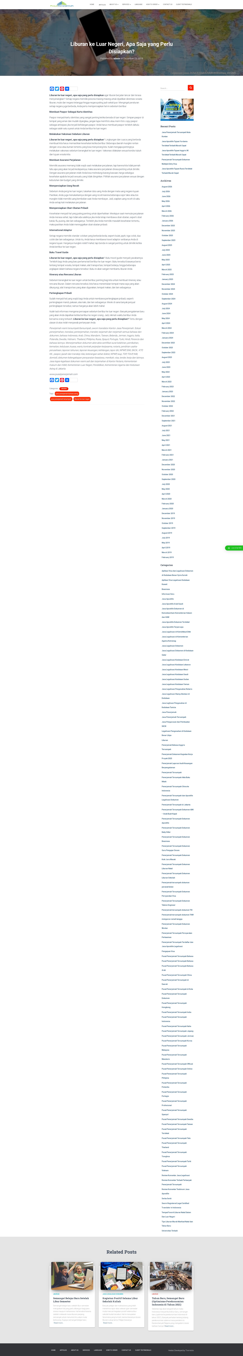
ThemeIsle (189, 1350)
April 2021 (166, 445)
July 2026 (166, 191)
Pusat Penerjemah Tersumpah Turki (176, 1161)
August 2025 (167, 245)
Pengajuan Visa (168, 951)
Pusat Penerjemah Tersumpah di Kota (177, 989)
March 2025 (166, 270)
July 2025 (166, 250)
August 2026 (167, 187)
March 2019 (166, 552)
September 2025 (168, 240)
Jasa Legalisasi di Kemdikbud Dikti (176, 632)
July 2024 (166, 308)
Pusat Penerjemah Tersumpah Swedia (177, 1119)
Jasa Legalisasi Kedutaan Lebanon (176, 665)
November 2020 (168, 470)
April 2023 (166, 377)
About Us (113, 4)
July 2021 (166, 430)
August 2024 (167, 304)
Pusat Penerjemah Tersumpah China (177, 975)
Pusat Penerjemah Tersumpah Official (177, 1064)
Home (92, 4)
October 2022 (167, 406)
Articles (102, 5)
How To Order (152, 4)
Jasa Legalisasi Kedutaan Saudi (175, 674)
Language (138, 4)
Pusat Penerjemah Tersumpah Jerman (178, 1036)
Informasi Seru (168, 594)
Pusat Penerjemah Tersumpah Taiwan (177, 1124)
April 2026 (166, 206)
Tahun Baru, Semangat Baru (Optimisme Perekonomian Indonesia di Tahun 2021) (168, 1301)
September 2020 (168, 479)
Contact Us (167, 4)
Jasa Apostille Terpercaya (172, 627)
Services (126, 4)
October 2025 (167, 235)
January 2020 (167, 509)
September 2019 (168, 528)
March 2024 (166, 328)
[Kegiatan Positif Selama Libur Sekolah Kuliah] (121, 1276)
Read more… (59, 1323)
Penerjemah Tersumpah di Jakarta (176, 805)
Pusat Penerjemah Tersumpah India (176, 1012)
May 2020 (166, 489)
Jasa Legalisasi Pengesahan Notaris (177, 689)
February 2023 (168, 387)
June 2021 (166, 435)
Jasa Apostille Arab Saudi (172, 604)
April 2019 (166, 548)
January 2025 (167, 279)
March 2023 (166, 382)
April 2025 (166, 265)
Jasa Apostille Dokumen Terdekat (175, 622)
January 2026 (167, 221)
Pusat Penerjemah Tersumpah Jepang (177, 1031)
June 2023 (166, 367)
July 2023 (166, 362)
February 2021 (168, 455)
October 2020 (167, 474)
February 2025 (168, 274)
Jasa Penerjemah (169, 712)
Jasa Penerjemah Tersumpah (61, 399)
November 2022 (168, 401)
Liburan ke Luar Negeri (82, 399)
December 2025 (168, 226)
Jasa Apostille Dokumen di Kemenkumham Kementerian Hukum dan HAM (177, 613)
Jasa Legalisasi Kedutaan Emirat (175, 660)
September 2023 (168, 352)
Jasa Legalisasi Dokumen (172, 646)
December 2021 (168, 416)
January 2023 (167, 392)
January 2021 (167, 460)
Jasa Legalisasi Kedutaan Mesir (175, 670)
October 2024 (167, 294)
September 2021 (168, 421)
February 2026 (168, 216)
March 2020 (166, 499)
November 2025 (168, 231)
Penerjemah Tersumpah (172, 772)
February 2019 (168, 557)
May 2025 (166, 260)
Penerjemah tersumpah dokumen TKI (177, 910)
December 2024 (168, 284)
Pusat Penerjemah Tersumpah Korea (177, 1041)
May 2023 (166, 372)
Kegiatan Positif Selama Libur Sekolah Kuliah (120, 1300)
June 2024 (166, 313)
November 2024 (168, 289)
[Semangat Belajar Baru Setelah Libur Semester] (72, 1276)
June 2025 (166, 255)
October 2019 (167, 523)
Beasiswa (166, 589)
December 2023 (168, 343)
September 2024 (168, 299)
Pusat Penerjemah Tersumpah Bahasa (177, 956)
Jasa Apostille (168, 599)
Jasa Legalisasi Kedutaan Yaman (175, 684)
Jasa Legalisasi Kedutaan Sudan (175, 679)
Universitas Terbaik (170, 1231)
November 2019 (168, 518)
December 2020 (168, 465)
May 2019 (166, 543)
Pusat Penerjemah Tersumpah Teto (176, 1138)
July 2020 (166, 484)
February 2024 (168, 333)
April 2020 (166, 494)
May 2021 (166, 440)
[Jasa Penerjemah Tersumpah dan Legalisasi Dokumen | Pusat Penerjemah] (61, 5)
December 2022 (168, 396)
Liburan (64, 388)
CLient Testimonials (184, 4)
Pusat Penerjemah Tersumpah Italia (176, 1026)
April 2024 (166, 323)
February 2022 (168, 411)
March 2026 (166, 211)
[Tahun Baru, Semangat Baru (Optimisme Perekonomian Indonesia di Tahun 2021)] (171, 1276)
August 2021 (167, 426)
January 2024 (167, 338)
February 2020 (168, 504)
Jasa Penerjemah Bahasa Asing (67, 394)
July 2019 (166, 538)
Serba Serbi (166, 1199)
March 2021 (166, 450)
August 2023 (167, 357)
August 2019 (167, 533)
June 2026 (166, 196)
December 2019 (168, 513)
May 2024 (166, 318)
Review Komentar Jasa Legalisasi (176, 1175)
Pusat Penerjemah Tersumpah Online (177, 1069)
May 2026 (166, 201)
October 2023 (167, 348)
